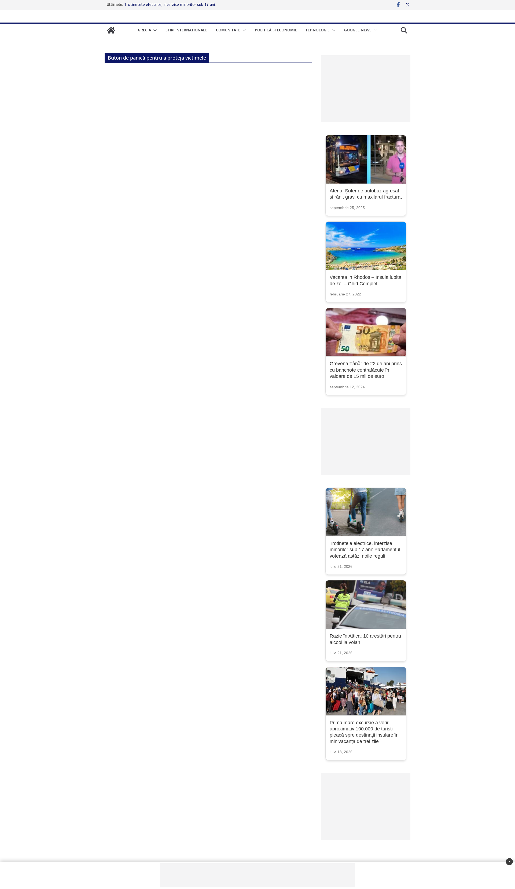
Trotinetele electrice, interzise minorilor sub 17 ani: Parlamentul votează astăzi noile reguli (365, 550)
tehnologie (318, 29)
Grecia (144, 29)
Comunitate (228, 29)
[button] (154, 30)
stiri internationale (186, 29)
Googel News (357, 29)
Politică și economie (276, 29)
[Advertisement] (365, 88)
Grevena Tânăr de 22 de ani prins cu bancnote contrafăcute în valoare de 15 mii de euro (366, 370)
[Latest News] (111, 30)
